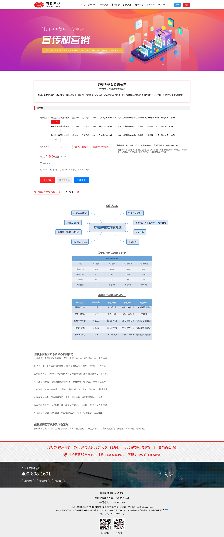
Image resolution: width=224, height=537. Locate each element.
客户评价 (72, 192)
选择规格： (44, 118)
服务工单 (150, 4)
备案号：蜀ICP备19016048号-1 (124, 510)
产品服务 (104, 4)
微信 (55, 170)
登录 (177, 5)
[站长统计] (164, 510)
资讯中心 (139, 4)
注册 (186, 5)
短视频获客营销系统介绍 (47, 192)
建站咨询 (28, 481)
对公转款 (85, 170)
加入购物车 (64, 180)
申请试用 (81, 180)
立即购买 (47, 180)
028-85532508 (118, 502)
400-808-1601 (36, 474)
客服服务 (58, 481)
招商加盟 (127, 4)
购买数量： (44, 147)
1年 (55, 122)
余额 (74, 170)
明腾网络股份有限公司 (112, 493)
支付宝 (65, 170)
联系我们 (162, 4)
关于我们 (92, 4)
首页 (83, 4)
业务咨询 (43, 481)
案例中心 (115, 4)
